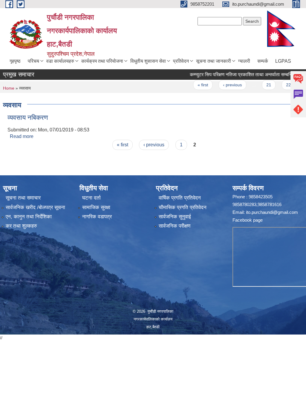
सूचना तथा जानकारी (213, 61)
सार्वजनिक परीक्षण (174, 226)
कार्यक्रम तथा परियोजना (102, 61)
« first (195, 84)
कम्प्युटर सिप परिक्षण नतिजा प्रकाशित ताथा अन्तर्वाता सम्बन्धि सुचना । (242, 74)
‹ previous (224, 84)
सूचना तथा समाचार (23, 198)
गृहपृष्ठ (15, 61)
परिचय (33, 61)
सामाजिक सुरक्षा (96, 207)
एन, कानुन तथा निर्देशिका (29, 217)
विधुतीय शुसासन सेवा (148, 61)
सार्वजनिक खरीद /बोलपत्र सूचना (35, 207)
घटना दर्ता (91, 198)
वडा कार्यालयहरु (60, 61)
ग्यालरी (244, 61)
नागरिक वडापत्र (97, 217)
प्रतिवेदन (181, 61)
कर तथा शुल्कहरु (21, 226)
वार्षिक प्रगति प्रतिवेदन (180, 198)
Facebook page (247, 220)
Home (8, 88)
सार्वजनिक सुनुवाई (175, 217)
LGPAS (283, 61)
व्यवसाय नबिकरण (27, 117)
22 (280, 84)
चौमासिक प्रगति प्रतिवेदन (182, 207)
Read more (21, 136)
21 (261, 84)
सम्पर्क (262, 61)
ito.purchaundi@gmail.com (272, 212)
